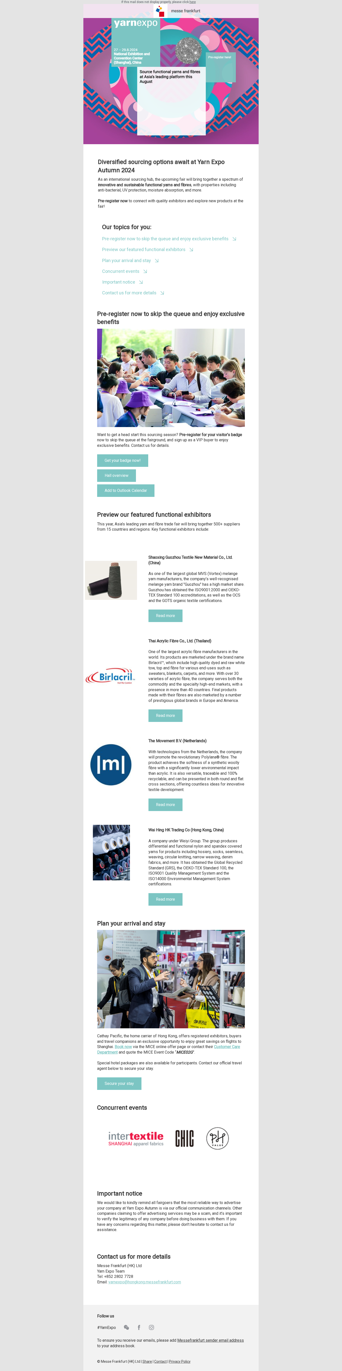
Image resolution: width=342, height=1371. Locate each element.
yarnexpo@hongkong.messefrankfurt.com (144, 1282)
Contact (160, 1361)
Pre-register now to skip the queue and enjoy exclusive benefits (165, 238)
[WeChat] (130, 1327)
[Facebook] (142, 1327)
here (193, 2)
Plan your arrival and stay (126, 260)
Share (147, 1361)
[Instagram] (155, 1327)
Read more (165, 615)
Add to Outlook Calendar (126, 490)
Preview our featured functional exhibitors (144, 249)
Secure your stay (119, 1083)
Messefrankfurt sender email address (210, 1340)
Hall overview (116, 475)
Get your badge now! (123, 460)
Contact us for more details (129, 292)
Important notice (118, 282)
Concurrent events (120, 271)
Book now (123, 1046)
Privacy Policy (180, 1361)
